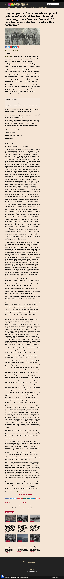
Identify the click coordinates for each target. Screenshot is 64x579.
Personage (16, 7)
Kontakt (10, 0)
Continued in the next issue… (26, 494)
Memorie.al (20, 491)
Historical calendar (41, 7)
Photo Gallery (26, 7)
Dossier (9, 7)
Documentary (21, 7)
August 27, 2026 (8, 532)
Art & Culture (32, 7)
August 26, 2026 (8, 552)
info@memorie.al (32, 566)
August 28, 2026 (32, 531)
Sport (36, 7)
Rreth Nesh (7, 0)
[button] (2, 576)
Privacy (57, 577)
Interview (12, 7)
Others (46, 7)
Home (6, 7)
